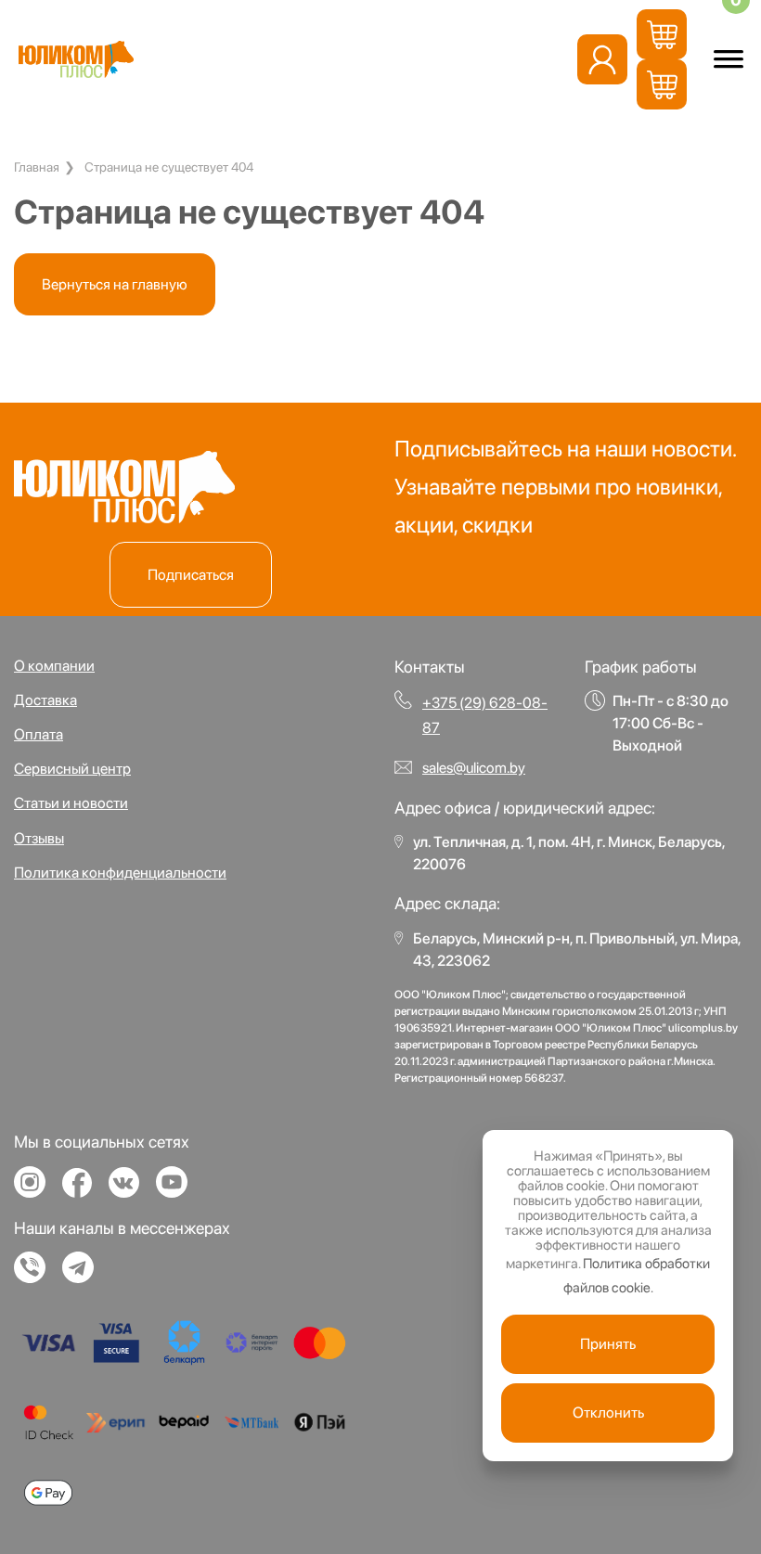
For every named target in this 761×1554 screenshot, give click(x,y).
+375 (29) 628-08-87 (485, 715)
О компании (54, 665)
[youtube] (178, 1190)
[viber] (36, 1276)
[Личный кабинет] (602, 59)
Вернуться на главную (114, 284)
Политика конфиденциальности (120, 872)
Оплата (38, 734)
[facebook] (84, 1191)
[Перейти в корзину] (662, 34)
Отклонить (608, 1412)
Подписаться (191, 575)
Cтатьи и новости (71, 803)
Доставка (45, 700)
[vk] (131, 1190)
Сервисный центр (72, 768)
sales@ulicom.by (473, 768)
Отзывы (39, 838)
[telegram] (85, 1276)
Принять (608, 1344)
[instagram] (36, 1190)
